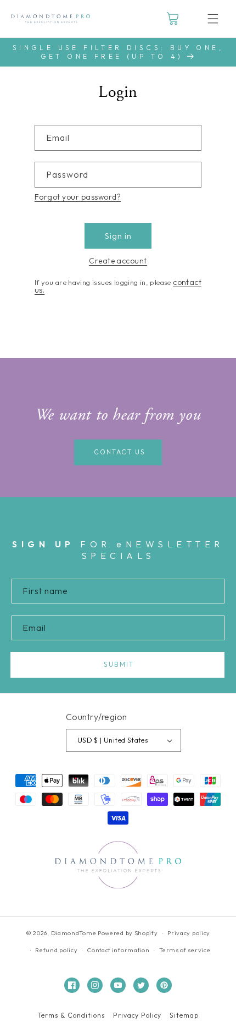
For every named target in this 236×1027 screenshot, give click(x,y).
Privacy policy (188, 933)
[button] (213, 19)
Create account (118, 261)
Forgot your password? (78, 197)
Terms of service (184, 950)
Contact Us (119, 452)
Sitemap (184, 1015)
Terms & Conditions (71, 1015)
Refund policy (56, 950)
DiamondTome (74, 933)
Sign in (118, 235)
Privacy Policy (137, 1015)
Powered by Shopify (128, 933)
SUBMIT (119, 664)
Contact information (118, 950)
